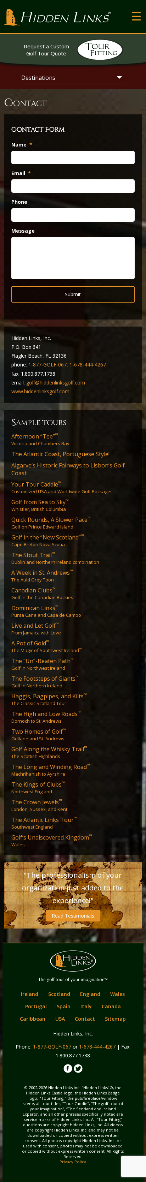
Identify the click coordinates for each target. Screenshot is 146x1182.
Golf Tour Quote (46, 50)
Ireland (29, 994)
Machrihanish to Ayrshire (50, 770)
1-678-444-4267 (87, 364)
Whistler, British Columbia (40, 505)
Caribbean (32, 1018)
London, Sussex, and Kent (39, 805)
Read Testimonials (73, 915)
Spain (64, 1006)
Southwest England (44, 823)
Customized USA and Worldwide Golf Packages (62, 487)
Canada (111, 1006)
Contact (85, 1018)
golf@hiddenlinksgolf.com (55, 382)
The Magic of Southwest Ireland (46, 646)
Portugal (36, 1006)
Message (23, 231)
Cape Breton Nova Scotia (47, 540)
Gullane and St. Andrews (38, 735)
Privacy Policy (73, 1161)
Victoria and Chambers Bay (40, 439)
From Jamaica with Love (36, 629)
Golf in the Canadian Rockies (42, 593)
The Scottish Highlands (49, 752)
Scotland (59, 994)
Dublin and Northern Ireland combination (55, 558)
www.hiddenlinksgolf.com (40, 391)
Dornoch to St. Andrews (46, 717)
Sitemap (115, 1018)
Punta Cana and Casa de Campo (46, 611)
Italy (86, 1006)
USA (60, 1018)
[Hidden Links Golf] (57, 17)
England (90, 994)
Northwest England (38, 788)
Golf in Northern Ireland (45, 682)
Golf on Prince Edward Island (51, 523)
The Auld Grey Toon (42, 576)
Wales (51, 841)
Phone (19, 202)
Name (21, 145)
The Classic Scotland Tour (49, 699)
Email (21, 173)
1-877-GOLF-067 (47, 364)
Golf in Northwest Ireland (42, 664)
